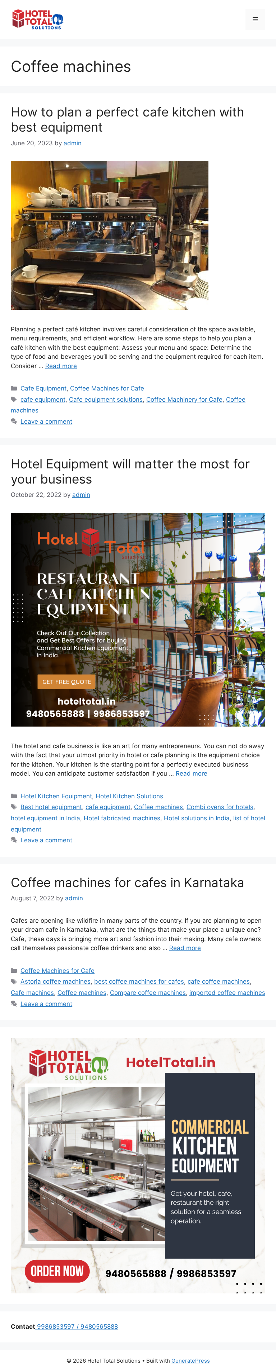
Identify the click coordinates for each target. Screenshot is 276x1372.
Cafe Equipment (43, 388)
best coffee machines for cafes (139, 981)
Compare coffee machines (148, 992)
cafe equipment (42, 399)
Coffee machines (158, 807)
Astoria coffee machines (55, 981)
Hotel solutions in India (197, 818)
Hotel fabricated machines (122, 818)
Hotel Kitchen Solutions (129, 796)
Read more (61, 366)
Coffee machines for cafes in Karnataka (127, 882)
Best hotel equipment (51, 807)
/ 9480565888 (96, 1326)
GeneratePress (190, 1360)
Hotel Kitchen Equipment (56, 796)
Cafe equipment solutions (106, 399)
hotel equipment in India (45, 818)
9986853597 (55, 1326)
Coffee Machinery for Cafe (184, 399)
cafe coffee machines (219, 981)
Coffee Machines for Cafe (107, 388)
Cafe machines (32, 992)
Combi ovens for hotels (220, 807)
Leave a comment (46, 421)
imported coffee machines (227, 992)
